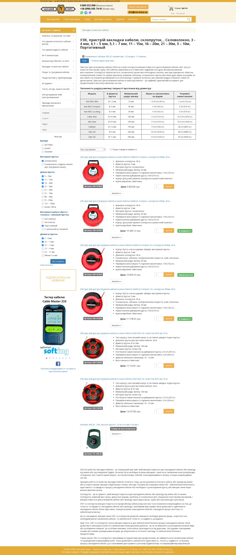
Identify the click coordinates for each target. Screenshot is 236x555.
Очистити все (46, 265)
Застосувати (58, 261)
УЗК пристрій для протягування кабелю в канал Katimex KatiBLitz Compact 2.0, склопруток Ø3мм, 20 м (127, 245)
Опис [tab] (84, 60)
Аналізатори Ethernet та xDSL (55, 61)
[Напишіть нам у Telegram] (86, 12)
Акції (44, 129)
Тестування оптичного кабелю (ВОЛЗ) (56, 42)
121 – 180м (50, 203)
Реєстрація (180, 13)
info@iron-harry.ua (138, 12)
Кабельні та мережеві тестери (56, 35)
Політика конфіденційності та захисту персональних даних (58, 370)
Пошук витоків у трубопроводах (57, 77)
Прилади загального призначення (51, 104)
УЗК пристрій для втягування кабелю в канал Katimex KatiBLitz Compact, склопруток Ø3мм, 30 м (125, 201)
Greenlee (48, 151)
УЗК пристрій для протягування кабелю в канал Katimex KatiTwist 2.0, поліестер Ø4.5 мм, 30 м (123, 379)
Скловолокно (51, 161)
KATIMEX (49, 145)
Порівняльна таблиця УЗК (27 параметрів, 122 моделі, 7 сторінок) (115, 56)
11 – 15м (48, 179)
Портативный (51, 225)
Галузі (87, 19)
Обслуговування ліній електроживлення (52, 96)
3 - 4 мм (48, 238)
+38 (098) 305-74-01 (91, 8)
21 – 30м (48, 186)
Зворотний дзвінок (138, 6)
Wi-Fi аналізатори (50, 55)
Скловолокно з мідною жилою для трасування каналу (59, 165)
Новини (45, 112)
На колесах (50, 222)
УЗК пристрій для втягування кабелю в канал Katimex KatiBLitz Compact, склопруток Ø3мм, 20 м (125, 157)
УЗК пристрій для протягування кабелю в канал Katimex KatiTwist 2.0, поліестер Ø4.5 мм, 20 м (123, 333)
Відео (45, 124)
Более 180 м (50, 207)
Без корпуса (50, 219)
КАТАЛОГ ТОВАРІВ (51, 30)
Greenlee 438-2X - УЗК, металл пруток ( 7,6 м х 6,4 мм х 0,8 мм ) (109, 424)
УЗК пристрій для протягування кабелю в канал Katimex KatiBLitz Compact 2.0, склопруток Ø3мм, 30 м (127, 289)
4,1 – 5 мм (49, 241)
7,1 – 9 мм (49, 248)
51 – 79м (48, 193)
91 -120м (49, 200)
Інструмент (47, 83)
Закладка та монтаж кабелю (55, 66)
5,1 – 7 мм (49, 245)
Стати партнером (72, 19)
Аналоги (116, 193)
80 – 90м (48, 196)
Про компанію (52, 19)
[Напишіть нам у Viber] (90, 12)
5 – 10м (48, 176)
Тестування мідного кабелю (55, 49)
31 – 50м (48, 190)
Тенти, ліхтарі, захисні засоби (56, 89)
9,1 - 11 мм (49, 252)
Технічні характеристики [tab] (102, 60)
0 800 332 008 (87, 5)
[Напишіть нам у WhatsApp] (82, 12)
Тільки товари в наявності (124, 149)
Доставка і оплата (103, 19)
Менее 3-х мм (51, 255)
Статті (45, 118)
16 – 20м (48, 183)
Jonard (47, 148)
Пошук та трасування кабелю (55, 72)
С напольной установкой (56, 229)
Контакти (132, 19)
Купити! (168, 186)
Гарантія (120, 19)
